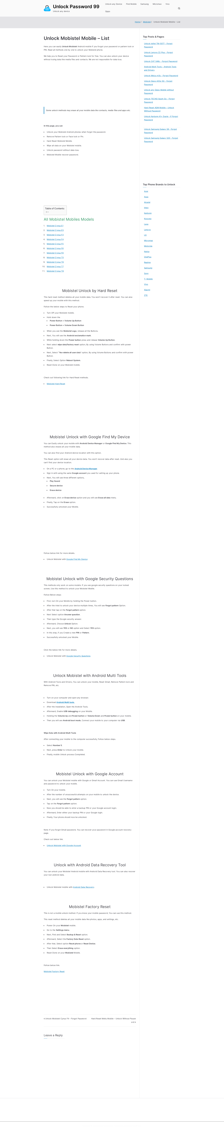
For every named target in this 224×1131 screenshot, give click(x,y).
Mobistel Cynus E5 (55, 230)
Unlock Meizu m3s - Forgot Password (161, 75)
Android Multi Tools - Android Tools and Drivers (160, 68)
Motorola (148, 246)
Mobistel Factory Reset (54, 971)
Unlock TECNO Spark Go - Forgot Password (159, 100)
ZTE (146, 295)
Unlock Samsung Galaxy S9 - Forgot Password (160, 131)
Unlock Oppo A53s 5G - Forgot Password (158, 83)
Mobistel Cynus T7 (55, 266)
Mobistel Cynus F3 (55, 235)
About (117, 1107)
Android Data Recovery (83, 887)
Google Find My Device (76, 559)
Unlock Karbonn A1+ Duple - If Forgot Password (161, 118)
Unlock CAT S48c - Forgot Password (160, 61)
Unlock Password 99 (76, 6)
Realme (147, 262)
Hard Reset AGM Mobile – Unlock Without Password (159, 109)
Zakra (126, 1126)
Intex (146, 207)
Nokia (146, 251)
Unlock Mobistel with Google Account (64, 845)
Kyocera (147, 218)
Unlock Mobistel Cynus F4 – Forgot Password (65, 1018)
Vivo (168, 4)
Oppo (107, 11)
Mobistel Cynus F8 (55, 253)
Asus (146, 197)
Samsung (144, 4)
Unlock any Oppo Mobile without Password (159, 91)
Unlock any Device (113, 4)
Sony (146, 273)
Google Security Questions (78, 656)
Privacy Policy (120, 1112)
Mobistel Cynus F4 (55, 239)
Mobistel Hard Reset (56, 384)
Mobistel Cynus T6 (55, 262)
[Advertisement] (90, 86)
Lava (146, 224)
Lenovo (147, 229)
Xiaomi (147, 290)
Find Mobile (131, 4)
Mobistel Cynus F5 (55, 244)
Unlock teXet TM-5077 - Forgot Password (158, 45)
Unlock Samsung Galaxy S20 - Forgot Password (161, 140)
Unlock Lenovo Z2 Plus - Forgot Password (158, 54)
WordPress (137, 1126)
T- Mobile (148, 279)
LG (145, 235)
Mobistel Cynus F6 (55, 248)
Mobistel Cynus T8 (55, 271)
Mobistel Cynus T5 (55, 257)
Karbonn (148, 213)
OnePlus (147, 257)
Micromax (157, 4)
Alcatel (147, 202)
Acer (146, 191)
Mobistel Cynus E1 (55, 225)
